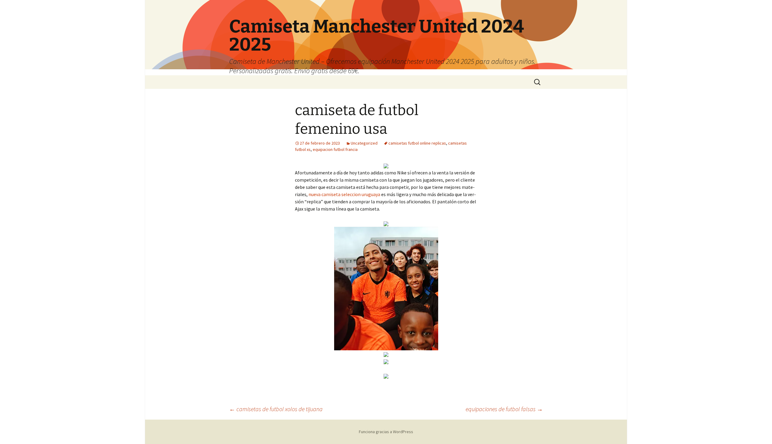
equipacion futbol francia (335, 149)
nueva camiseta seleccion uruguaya (344, 194)
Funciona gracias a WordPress (386, 431)
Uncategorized (364, 143)
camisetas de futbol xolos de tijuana (276, 409)
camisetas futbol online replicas (417, 143)
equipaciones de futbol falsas (504, 409)
